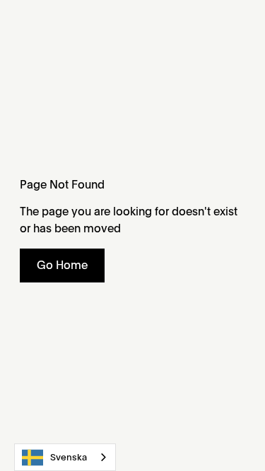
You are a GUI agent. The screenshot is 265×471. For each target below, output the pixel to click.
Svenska (68, 457)
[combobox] (65, 457)
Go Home (62, 265)
